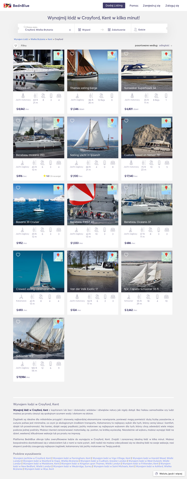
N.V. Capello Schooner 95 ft (141, 289)
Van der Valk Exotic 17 (84, 289)
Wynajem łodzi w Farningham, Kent (72, 458)
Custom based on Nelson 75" (142, 155)
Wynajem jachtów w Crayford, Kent (32, 458)
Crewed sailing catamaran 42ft (35, 289)
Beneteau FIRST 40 (82, 222)
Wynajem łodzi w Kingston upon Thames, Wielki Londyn (90, 463)
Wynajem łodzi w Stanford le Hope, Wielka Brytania (50, 460)
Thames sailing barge (83, 88)
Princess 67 (23, 88)
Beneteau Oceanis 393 (30, 155)
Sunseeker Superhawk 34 (140, 88)
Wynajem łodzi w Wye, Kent (39, 468)
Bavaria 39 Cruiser (27, 222)
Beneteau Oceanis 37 (137, 222)
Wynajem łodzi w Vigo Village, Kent (112, 458)
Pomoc (134, 5)
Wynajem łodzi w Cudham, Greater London (103, 460)
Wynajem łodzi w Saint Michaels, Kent (114, 466)
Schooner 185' (24, 356)
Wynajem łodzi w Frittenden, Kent (140, 463)
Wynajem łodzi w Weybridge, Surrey (72, 466)
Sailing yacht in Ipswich (85, 155)
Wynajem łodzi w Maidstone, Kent (41, 463)
